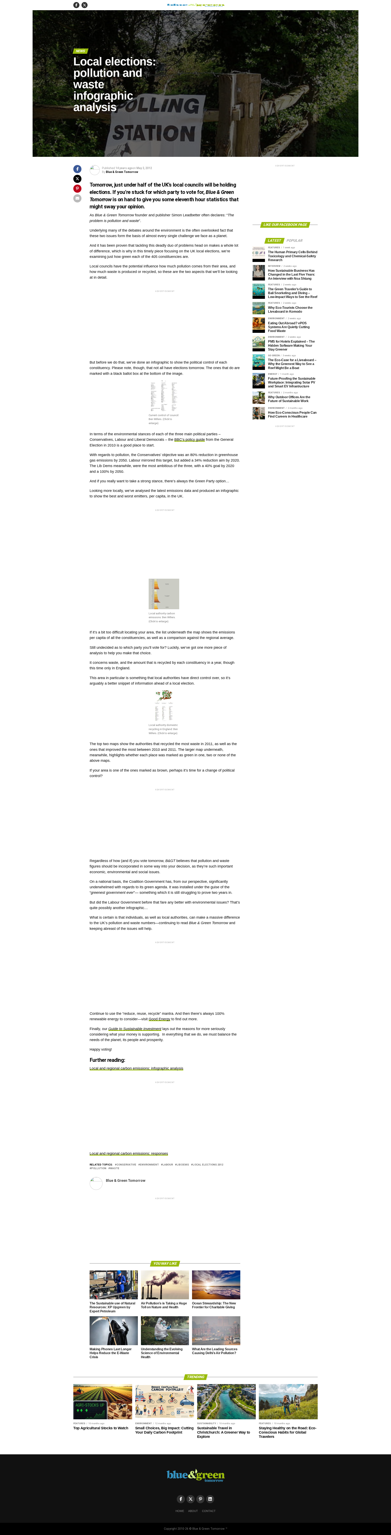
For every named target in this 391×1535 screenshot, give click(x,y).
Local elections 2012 (208, 1164)
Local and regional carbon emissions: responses (129, 1153)
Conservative (126, 1164)
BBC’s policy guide (189, 440)
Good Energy (159, 1019)
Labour (168, 1164)
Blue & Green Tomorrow (122, 172)
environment (149, 1164)
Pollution (98, 1168)
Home (180, 1511)
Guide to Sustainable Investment (134, 1029)
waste (114, 1168)
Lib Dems (183, 1164)
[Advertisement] (165, 321)
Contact (209, 1511)
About (193, 1511)
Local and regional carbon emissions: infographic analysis (136, 1068)
